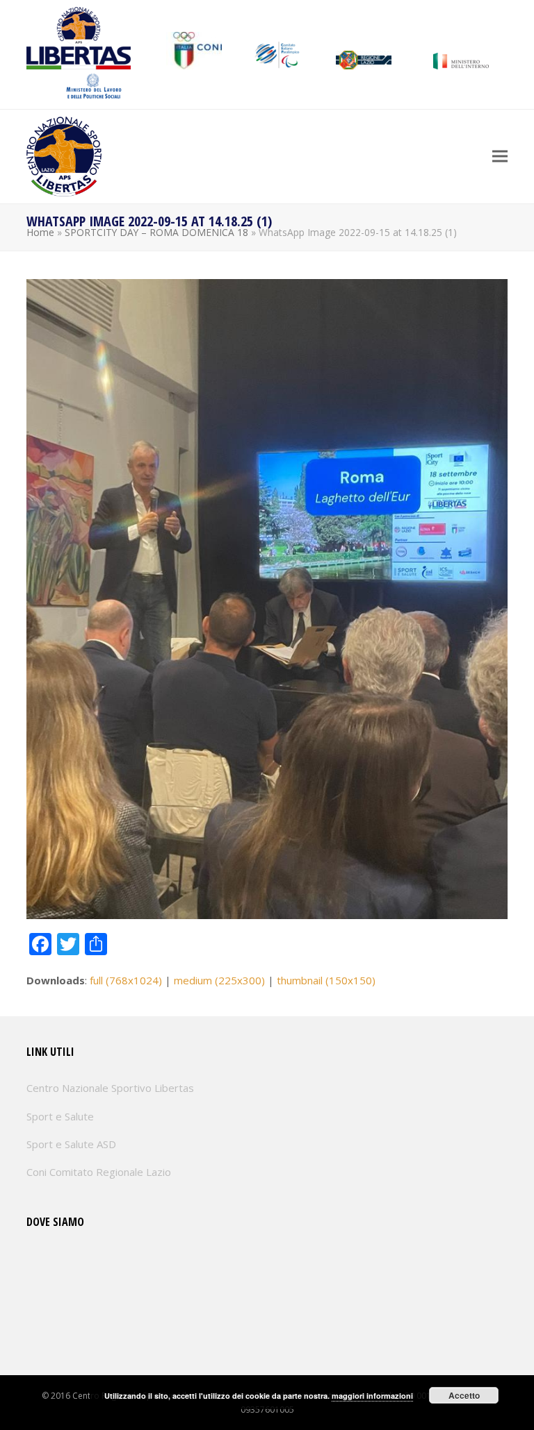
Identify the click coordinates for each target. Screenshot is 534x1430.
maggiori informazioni (372, 1395)
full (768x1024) (126, 980)
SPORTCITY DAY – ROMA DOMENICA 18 (156, 232)
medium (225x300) (219, 980)
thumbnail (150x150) (326, 980)
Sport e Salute (60, 1116)
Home (40, 232)
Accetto (464, 1395)
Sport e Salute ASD (71, 1144)
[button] (500, 156)
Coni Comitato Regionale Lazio (98, 1172)
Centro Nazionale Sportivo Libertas (110, 1088)
